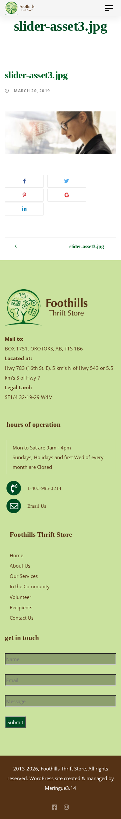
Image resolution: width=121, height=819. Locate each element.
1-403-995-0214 (44, 488)
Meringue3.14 (60, 788)
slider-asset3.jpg (86, 246)
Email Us (36, 506)
